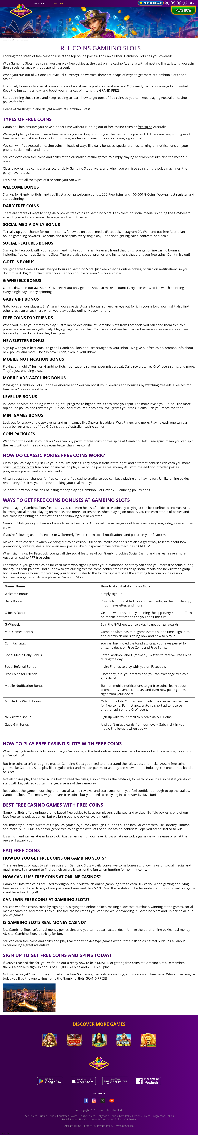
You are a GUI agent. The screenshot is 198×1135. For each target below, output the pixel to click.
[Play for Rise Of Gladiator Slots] (74, 1050)
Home (15, 40)
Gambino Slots (23, 467)
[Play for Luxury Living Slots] (49, 1050)
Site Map (84, 1119)
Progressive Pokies (163, 1116)
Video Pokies (115, 1119)
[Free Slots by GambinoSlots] (21, 17)
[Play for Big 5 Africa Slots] (148, 1050)
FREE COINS (58, 3)
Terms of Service (124, 1125)
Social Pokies (69, 1119)
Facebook (113, 86)
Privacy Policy (105, 1125)
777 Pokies (30, 1116)
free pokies (77, 63)
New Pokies (126, 1116)
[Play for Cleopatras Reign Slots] (99, 1050)
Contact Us (89, 1125)
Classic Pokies (87, 1116)
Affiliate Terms (73, 1125)
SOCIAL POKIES (40, 3)
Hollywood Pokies (107, 1116)
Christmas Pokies (67, 1116)
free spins (145, 127)
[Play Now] (183, 10)
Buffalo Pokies (47, 1116)
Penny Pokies (142, 1116)
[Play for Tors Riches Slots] (123, 1050)
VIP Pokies (130, 1119)
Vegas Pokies (98, 1119)
